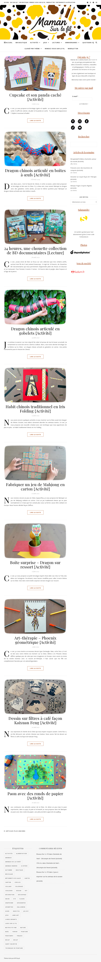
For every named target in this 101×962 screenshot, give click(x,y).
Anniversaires (71, 42)
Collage (8, 886)
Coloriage (19, 886)
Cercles (18, 882)
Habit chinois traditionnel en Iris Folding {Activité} (35, 408)
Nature (23, 927)
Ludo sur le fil (11, 923)
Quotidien (87, 42)
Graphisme (9, 903)
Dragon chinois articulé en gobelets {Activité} (35, 331)
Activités (34, 42)
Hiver (7, 911)
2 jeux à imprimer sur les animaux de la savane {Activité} (49, 876)
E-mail (75, 96)
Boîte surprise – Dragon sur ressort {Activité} (35, 564)
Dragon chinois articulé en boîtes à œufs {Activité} (35, 172)
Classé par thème (32, 49)
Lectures (56, 42)
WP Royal (17, 958)
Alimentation (21, 853)
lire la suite (35, 120)
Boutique (19, 870)
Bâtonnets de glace (13, 878)
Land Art (15, 915)
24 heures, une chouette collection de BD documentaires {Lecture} (35, 250)
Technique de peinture (14, 948)
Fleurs (22, 899)
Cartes (27, 878)
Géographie (21, 903)
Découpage (22, 894)
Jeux (45, 42)
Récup (7, 940)
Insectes (16, 911)
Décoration (9, 894)
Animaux (8, 857)
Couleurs (9, 890)
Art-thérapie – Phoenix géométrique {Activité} (35, 640)
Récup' (15, 940)
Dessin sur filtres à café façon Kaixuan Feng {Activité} (35, 720)
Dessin (18, 890)
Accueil (6, 2)
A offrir (24, 866)
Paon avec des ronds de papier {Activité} (35, 795)
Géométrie (9, 907)
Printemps (9, 935)
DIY (26, 890)
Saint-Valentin (11, 944)
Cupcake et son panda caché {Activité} (35, 97)
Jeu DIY (26, 911)
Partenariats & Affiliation (65, 2)
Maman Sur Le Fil (42, 854)
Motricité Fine (11, 927)
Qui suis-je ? (14, 2)
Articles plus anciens (15, 831)
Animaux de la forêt (13, 861)
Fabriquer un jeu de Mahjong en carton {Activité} (35, 486)
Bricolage (9, 874)
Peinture (24, 931)
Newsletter (50, 2)
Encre (7, 899)
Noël (7, 931)
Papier (15, 931)
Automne (8, 870)
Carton (8, 882)
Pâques (19, 935)
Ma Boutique (24, 2)
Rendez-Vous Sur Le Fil (37, 2)
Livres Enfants (11, 919)
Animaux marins (11, 866)
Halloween (21, 907)
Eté (14, 899)
